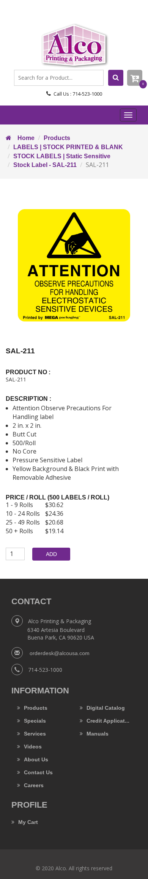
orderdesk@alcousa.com (59, 653)
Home (23, 138)
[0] (134, 78)
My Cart (28, 822)
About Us (36, 759)
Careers (34, 785)
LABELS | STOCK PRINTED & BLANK (68, 147)
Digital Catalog (106, 708)
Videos (33, 747)
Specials (35, 721)
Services (35, 734)
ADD (51, 554)
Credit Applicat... (108, 721)
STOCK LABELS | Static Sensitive (61, 156)
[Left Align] (115, 78)
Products (57, 138)
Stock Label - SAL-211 (45, 165)
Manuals (98, 734)
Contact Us (38, 772)
